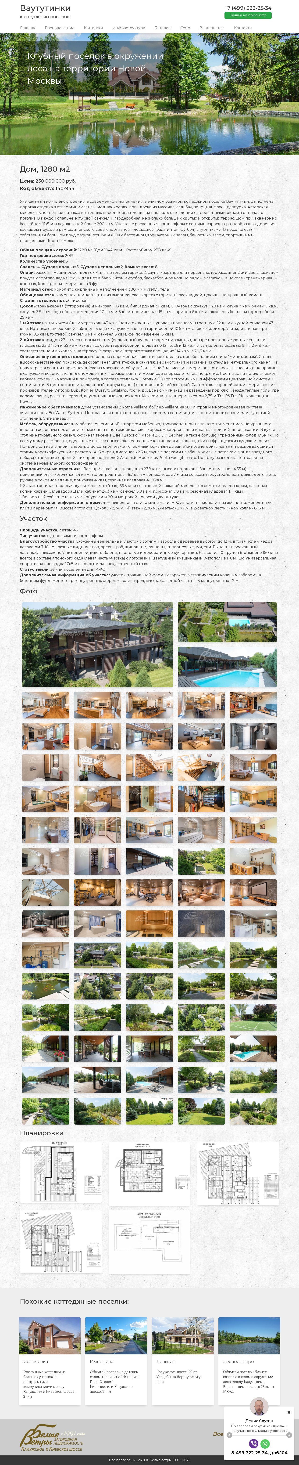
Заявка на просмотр (248, 15)
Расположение (60, 28)
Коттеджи (93, 28)
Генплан (163, 28)
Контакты (243, 28)
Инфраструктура (129, 28)
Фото (185, 28)
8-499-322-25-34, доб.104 (259, 1452)
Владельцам (211, 28)
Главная (27, 28)
